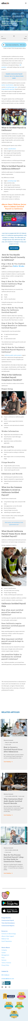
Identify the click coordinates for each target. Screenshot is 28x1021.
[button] (3, 44)
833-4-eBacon (5, 975)
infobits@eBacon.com (7, 978)
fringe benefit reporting (7, 89)
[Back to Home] (5, 3)
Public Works (18, 266)
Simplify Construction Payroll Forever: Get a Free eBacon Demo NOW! (14, 76)
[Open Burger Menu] (25, 3)
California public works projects (13, 355)
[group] (14, 45)
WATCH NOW (14, 248)
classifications (12, 148)
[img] (21, 45)
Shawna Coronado (6, 16)
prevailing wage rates (11, 87)
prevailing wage (12, 181)
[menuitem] (6, 917)
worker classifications (7, 85)
